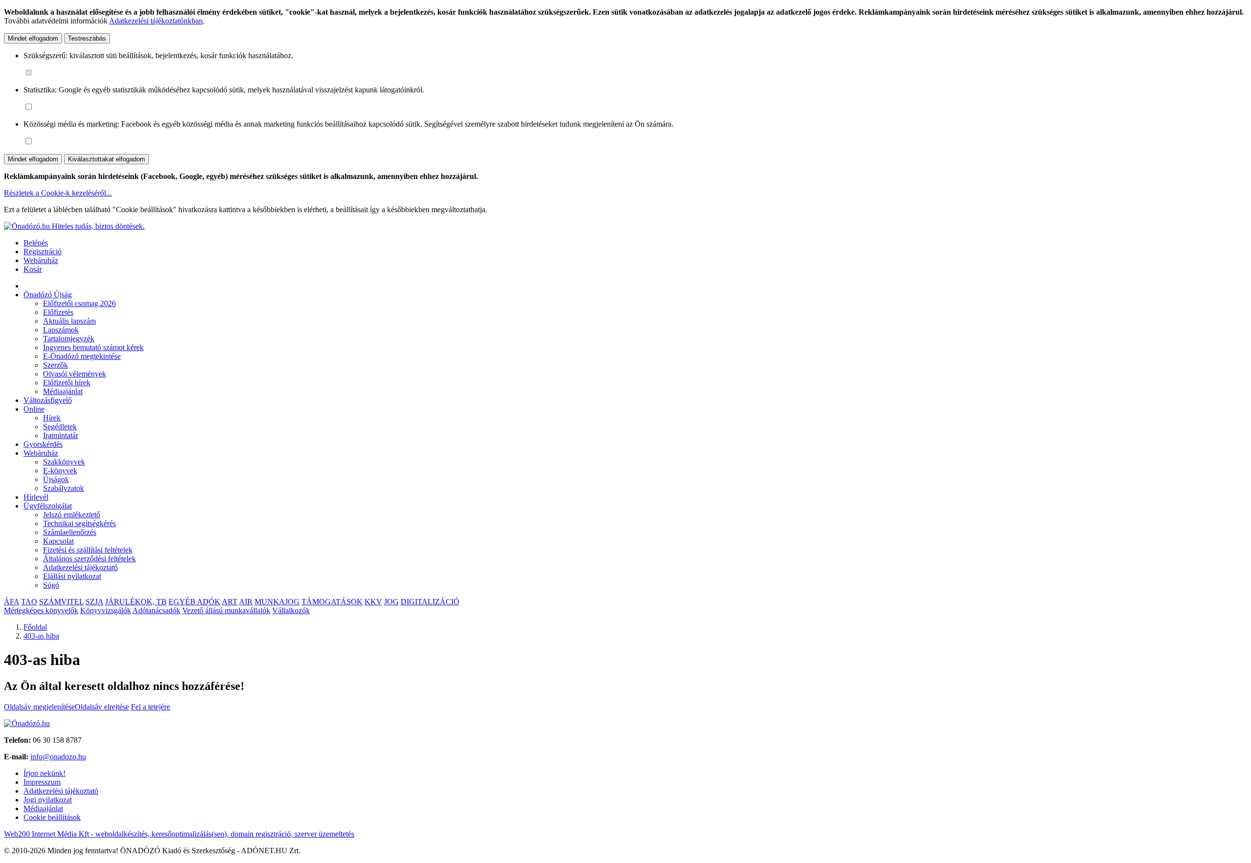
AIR (246, 601)
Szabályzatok (63, 488)
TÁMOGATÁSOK (332, 601)
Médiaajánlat (63, 391)
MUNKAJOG (277, 601)
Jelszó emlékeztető (71, 514)
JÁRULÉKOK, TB (136, 601)
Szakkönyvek (64, 462)
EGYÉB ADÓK (194, 601)
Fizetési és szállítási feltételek (87, 550)
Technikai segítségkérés (79, 523)
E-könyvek (60, 470)
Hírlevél (35, 497)
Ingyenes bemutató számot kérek (93, 347)
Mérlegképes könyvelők (41, 610)
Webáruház (40, 260)
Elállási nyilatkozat (72, 576)
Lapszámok (61, 330)
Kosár (32, 269)
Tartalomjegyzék (68, 338)
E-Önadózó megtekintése (82, 356)
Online (33, 409)
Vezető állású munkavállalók (226, 610)
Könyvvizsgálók (105, 610)
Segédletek (60, 426)
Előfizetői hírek (66, 382)
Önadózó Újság (47, 294)
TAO (29, 601)
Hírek (52, 418)
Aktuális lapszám (69, 321)
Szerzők (55, 365)
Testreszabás (87, 38)
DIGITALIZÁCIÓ (430, 601)
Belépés (35, 243)
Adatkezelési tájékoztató (80, 567)
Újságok (56, 479)
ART (229, 601)
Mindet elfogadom (33, 38)
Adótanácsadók (156, 610)
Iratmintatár (60, 435)
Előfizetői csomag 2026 (79, 303)
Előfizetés (58, 312)
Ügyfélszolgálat (47, 506)
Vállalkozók (291, 610)
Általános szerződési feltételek (89, 558)
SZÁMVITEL (61, 601)
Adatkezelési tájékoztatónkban (156, 21)
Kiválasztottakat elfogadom (106, 159)
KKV (373, 601)
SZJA (94, 601)
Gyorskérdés (43, 444)
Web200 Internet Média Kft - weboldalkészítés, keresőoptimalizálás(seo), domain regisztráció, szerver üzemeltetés (179, 834)
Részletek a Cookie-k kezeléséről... (58, 193)
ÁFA (11, 601)
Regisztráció (42, 251)
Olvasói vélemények (74, 374)
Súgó (51, 585)
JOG (391, 601)
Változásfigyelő (47, 400)
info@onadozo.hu (58, 756)
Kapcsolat (58, 541)
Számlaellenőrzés (69, 532)
